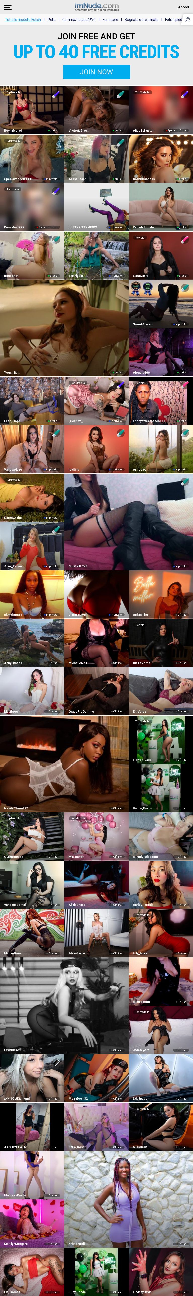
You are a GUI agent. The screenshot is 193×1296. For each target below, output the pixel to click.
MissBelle (140, 1147)
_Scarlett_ (76, 421)
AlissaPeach (77, 179)
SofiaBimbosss (144, 179)
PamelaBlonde (143, 227)
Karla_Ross (76, 1147)
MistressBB (141, 1002)
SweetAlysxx (142, 324)
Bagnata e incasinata (141, 20)
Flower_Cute (142, 760)
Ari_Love (139, 469)
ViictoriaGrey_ (79, 130)
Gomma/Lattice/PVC (79, 20)
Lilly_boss (140, 953)
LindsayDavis (142, 1292)
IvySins (74, 469)
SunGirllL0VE (78, 566)
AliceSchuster (143, 130)
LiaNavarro (141, 276)
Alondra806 (141, 372)
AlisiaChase (77, 905)
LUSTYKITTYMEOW (83, 227)
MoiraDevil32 (78, 1098)
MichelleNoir (78, 663)
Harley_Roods (143, 905)
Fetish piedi (174, 20)
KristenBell (76, 1244)
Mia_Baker (76, 857)
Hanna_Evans (142, 808)
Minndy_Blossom (145, 857)
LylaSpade (140, 1098)
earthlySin (76, 276)
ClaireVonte (141, 663)
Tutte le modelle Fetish (23, 20)
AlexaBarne (77, 953)
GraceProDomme (81, 711)
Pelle (52, 20)
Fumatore (110, 20)
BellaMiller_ (141, 615)
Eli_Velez (139, 711)
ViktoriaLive (77, 615)
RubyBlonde (77, 1292)
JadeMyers (141, 1050)
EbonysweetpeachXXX (149, 421)
